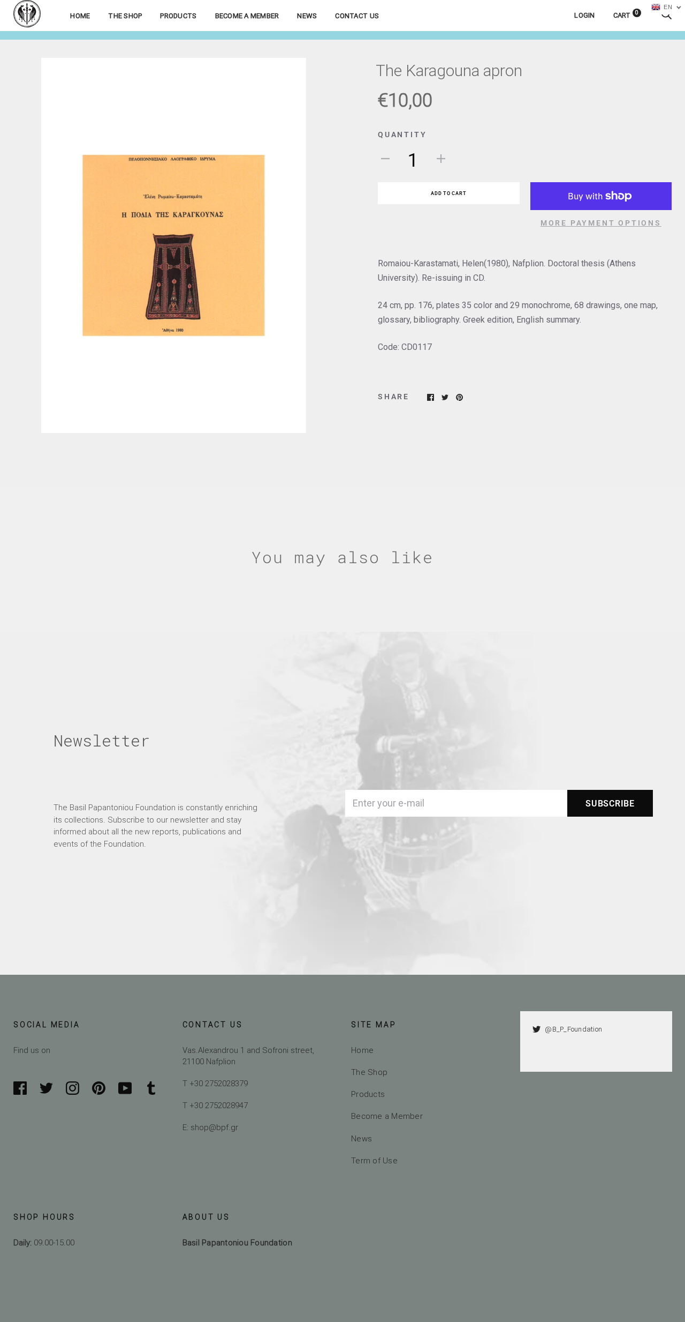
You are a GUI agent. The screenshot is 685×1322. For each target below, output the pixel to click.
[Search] (666, 15)
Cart (626, 15)
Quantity (402, 134)
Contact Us (357, 15)
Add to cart (448, 193)
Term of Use (374, 1160)
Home (80, 15)
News (307, 15)
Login (584, 15)
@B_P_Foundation (573, 1029)
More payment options (601, 223)
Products (178, 15)
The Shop (125, 15)
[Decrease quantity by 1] (385, 158)
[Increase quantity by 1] (440, 158)
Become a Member (247, 15)
